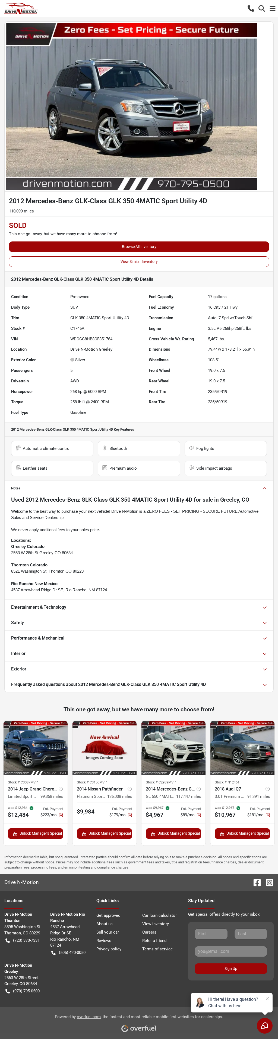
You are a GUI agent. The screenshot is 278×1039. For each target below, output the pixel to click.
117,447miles (188, 796)
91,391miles (258, 796)
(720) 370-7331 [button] (26, 940)
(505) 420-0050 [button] (72, 952)
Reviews (103, 940)
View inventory (155, 923)
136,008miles (119, 796)
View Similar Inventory (139, 261)
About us (104, 923)
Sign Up (231, 968)
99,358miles (51, 796)
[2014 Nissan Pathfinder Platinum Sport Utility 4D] (104, 748)
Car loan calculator (159, 915)
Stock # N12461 (227, 782)
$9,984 (85, 811)
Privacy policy (108, 949)
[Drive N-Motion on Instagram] (267, 882)
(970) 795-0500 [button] (26, 991)
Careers (149, 932)
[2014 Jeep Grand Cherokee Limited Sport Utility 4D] (36, 748)
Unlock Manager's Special (41, 833)
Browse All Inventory (139, 246)
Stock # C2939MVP (161, 782)
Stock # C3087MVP (23, 782)
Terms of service (157, 949)
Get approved (108, 915)
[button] (250, 8)
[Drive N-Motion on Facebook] (255, 882)
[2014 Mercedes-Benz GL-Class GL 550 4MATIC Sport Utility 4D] (173, 748)
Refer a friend (154, 940)
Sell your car (107, 932)
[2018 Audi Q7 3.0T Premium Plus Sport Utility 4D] (242, 748)
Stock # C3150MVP (92, 782)
